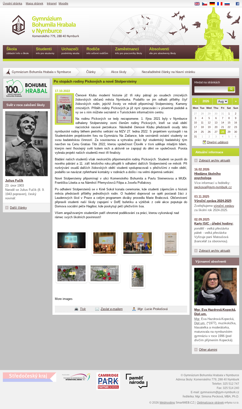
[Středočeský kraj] (29, 377)
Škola (17, 51)
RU (229, 4)
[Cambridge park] (136, 381)
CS (206, 4)
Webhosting (167, 402)
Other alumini (208, 349)
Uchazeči (70, 51)
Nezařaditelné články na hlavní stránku (168, 72)
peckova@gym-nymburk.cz (213, 187)
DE (214, 4)
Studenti (45, 51)
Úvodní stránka (12, 3)
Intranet (51, 3)
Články (91, 72)
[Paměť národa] (108, 381)
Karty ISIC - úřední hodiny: (213, 223)
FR (221, 4)
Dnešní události (217, 142)
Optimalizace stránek (210, 402)
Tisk (83, 309)
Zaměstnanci (128, 51)
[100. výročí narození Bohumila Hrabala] (26, 88)
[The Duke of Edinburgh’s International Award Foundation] (76, 378)
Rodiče (97, 51)
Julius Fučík (14, 180)
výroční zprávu (224, 206)
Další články (18, 207)
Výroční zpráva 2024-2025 (212, 201)
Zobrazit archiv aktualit (214, 160)
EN (199, 4)
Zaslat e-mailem (112, 309)
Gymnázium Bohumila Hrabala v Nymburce (41, 72)
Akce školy (118, 72)
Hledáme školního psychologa (207, 176)
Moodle (63, 3)
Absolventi (162, 51)
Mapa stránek (34, 3)
